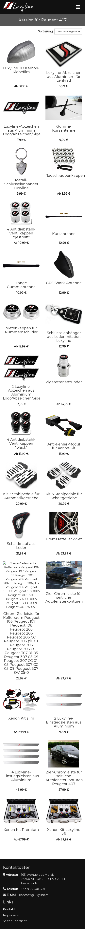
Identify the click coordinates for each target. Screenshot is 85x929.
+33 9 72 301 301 (33, 889)
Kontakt (9, 909)
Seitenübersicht (15, 921)
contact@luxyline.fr (33, 895)
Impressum (11, 915)
